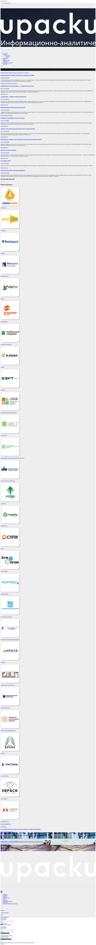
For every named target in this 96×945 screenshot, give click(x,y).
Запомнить (4, 923)
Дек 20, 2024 (3, 163)
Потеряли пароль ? (7, 924)
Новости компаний (17, 72)
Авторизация (3, 926)
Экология (5, 61)
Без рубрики (3, 826)
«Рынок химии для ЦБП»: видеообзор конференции (13, 170)
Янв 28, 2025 (3, 77)
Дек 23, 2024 (3, 131)
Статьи (7, 57)
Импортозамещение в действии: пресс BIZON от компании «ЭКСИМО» (17, 75)
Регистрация (3, 919)
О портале (5, 53)
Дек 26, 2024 (3, 109)
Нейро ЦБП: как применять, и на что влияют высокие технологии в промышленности (21, 139)
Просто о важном (5, 832)
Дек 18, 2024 (3, 172)
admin (8, 77)
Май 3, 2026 (3, 831)
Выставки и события (7, 62)
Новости (5, 54)
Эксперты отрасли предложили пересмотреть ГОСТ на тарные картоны (18, 128)
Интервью (8, 55)
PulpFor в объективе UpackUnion (8, 150)
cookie (12, 942)
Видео (4, 59)
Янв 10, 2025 (3, 88)
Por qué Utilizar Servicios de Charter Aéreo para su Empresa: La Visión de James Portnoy (21, 829)
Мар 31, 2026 (3, 838)
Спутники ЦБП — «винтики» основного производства (13, 96)
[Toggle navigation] (1, 50)
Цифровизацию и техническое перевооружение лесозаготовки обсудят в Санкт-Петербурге (22, 841)
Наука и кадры (6, 60)
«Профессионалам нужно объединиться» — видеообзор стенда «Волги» (17, 86)
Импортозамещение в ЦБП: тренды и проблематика (13, 107)
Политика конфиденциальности (10, 903)
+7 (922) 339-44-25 (5, 912)
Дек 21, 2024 (3, 142)
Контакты (5, 64)
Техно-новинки (25, 72)
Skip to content (4, 1)
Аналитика (5, 58)
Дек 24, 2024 (3, 120)
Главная (5, 894)
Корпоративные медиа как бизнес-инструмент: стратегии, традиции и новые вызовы (21, 835)
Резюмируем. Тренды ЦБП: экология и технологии (12, 118)
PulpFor (2, 72)
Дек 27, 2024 (3, 99)
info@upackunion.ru (5, 917)
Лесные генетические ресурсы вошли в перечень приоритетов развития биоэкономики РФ (22, 848)
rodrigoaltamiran (9, 831)
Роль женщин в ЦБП (5, 160)
